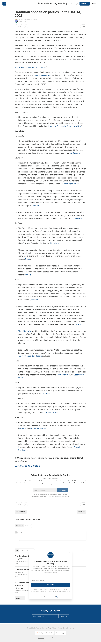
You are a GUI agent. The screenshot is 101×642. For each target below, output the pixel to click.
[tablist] (23, 526)
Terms (60, 628)
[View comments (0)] (21, 26)
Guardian (79, 324)
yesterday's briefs (38, 428)
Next (80, 512)
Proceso (52, 126)
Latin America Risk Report (30, 356)
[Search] (72, 4)
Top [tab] (17, 550)
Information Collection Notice (50, 591)
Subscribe (84, 4)
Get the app (60, 633)
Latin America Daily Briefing (28, 20)
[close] (69, 552)
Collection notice (68, 628)
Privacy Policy (65, 591)
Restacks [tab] (27, 526)
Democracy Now (74, 126)
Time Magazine (25, 331)
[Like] (17, 26)
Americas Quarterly (43, 75)
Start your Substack (45, 633)
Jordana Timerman (25, 561)
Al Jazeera (75, 153)
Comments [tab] (19, 526)
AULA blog (54, 243)
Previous (22, 512)
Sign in (94, 4)
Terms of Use (60, 589)
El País (28, 275)
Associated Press (23, 67)
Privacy (54, 628)
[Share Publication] (77, 4)
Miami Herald (62, 375)
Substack (41, 638)
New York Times (71, 184)
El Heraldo (61, 126)
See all (18, 598)
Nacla (27, 259)
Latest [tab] (22, 550)
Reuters (35, 67)
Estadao (34, 300)
